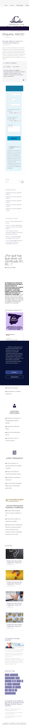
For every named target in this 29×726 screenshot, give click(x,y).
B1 (12, 681)
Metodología (19, 5)
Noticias (17, 66)
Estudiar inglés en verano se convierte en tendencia (12, 42)
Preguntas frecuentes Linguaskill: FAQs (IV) (14, 604)
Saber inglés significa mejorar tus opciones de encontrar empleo (14, 227)
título (16, 690)
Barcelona (19, 681)
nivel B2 (5, 76)
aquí (19, 363)
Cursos (12, 5)
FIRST (13, 687)
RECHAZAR (14, 377)
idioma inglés (17, 687)
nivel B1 (21, 74)
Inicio (6, 5)
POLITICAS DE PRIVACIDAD (21, 724)
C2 (5, 684)
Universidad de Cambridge (10, 693)
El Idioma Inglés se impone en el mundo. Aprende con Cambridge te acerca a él (14, 242)
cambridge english (16, 684)
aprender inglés (8, 681)
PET (13, 690)
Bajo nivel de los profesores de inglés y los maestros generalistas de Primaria (14, 232)
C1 (22, 681)
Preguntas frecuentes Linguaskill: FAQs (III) (14, 625)
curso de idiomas (13, 73)
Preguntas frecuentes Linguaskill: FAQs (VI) (14, 562)
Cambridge (9, 684)
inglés (17, 74)
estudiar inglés (12, 74)
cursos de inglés (8, 687)
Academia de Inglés (14, 674)
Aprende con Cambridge (14, 70)
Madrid (10, 690)
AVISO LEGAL (12, 724)
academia (7, 674)
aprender (17, 678)
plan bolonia (10, 76)
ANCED (7, 70)
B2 (15, 681)
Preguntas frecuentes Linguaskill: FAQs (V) (14, 583)
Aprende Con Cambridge (11, 63)
